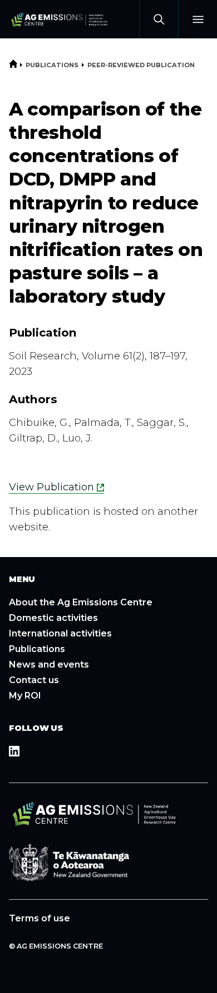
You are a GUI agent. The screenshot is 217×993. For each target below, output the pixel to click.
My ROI (25, 695)
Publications (52, 65)
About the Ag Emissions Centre (80, 602)
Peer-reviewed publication (141, 65)
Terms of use (39, 918)
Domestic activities (53, 618)
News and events (49, 664)
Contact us (34, 680)
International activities (60, 633)
